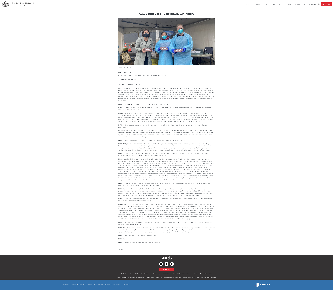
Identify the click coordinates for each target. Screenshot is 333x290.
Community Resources (296, 4)
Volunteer (326, 4)
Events (267, 4)
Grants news (277, 4)
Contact (312, 4)
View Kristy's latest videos (181, 273)
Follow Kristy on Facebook (139, 273)
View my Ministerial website (203, 273)
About (249, 4)
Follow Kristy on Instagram (160, 273)
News (257, 4)
